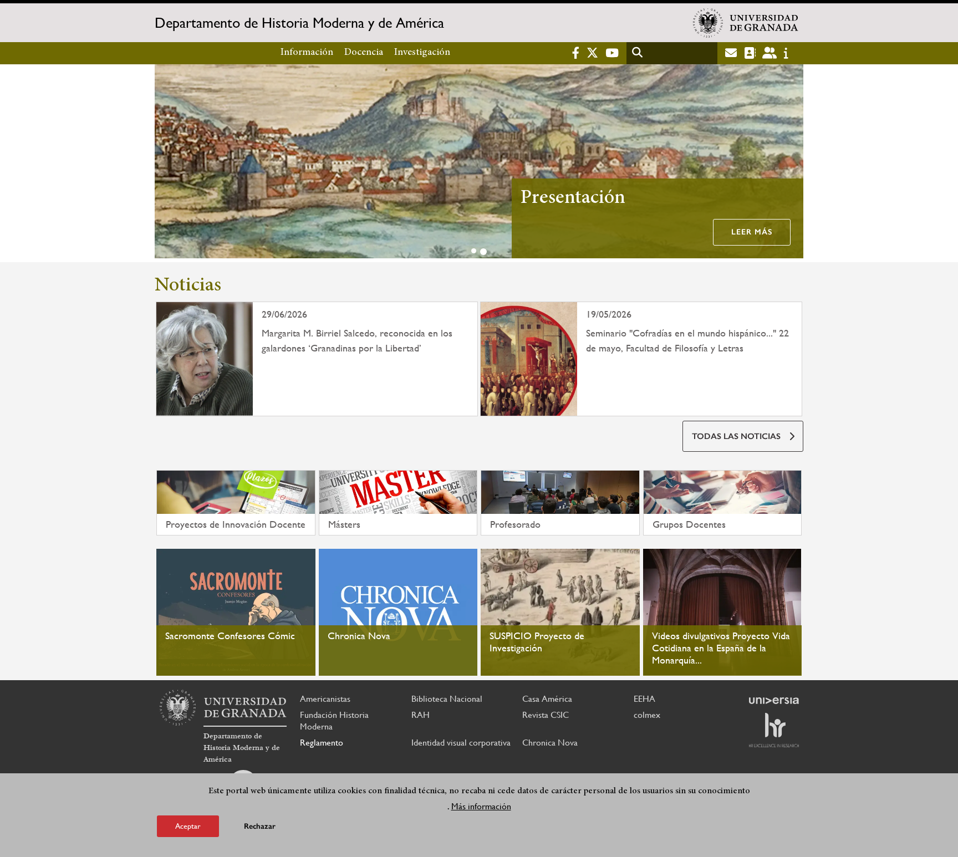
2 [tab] (483, 251)
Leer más (751, 232)
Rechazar (260, 826)
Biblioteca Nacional (446, 698)
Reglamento (321, 742)
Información (307, 53)
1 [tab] (473, 250)
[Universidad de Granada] (745, 23)
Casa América (547, 698)
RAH (420, 715)
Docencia (363, 53)
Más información (481, 806)
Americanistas (325, 698)
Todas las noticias (736, 436)
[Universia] (774, 700)
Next (790, 163)
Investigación (422, 53)
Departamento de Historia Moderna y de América (299, 23)
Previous (168, 163)
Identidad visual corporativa (461, 742)
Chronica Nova (550, 742)
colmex (647, 715)
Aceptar (188, 826)
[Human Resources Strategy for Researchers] (774, 730)
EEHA (644, 698)
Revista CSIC (545, 715)
